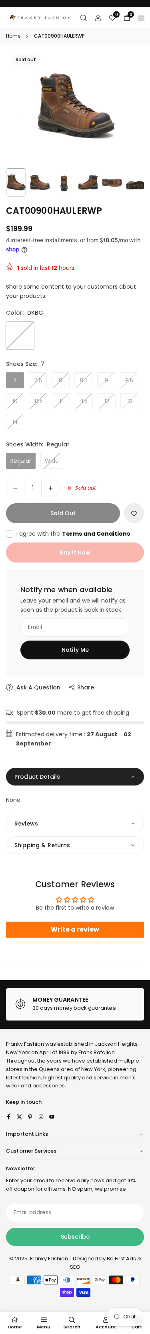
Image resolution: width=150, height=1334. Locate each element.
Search (71, 1327)
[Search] (83, 17)
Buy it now (75, 552)
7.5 (38, 380)
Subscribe (75, 1237)
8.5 (84, 380)
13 (129, 401)
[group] (75, 107)
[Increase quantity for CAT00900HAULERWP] (50, 488)
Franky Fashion (25, 1044)
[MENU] (141, 17)
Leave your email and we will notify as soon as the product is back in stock (73, 605)
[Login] (98, 17)
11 (61, 401)
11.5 (84, 401)
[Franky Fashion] (40, 17)
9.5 (129, 380)
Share (85, 687)
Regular (20, 461)
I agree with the (73, 534)
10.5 (38, 401)
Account (106, 1327)
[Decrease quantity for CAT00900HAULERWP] (15, 488)
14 (15, 422)
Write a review (75, 929)
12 (106, 401)
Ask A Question (37, 687)
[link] (79, 1004)
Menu (43, 1327)
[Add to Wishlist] (134, 513)
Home (13, 35)
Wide (52, 461)
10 (15, 401)
